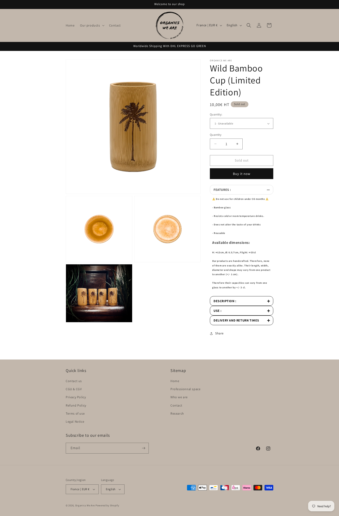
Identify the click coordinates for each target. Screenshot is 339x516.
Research (177, 413)
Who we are (179, 397)
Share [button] (219, 333)
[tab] (241, 190)
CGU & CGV (74, 389)
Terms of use (75, 413)
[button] (91, 25)
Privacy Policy (76, 397)
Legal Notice (75, 421)
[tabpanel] (241, 245)
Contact (176, 405)
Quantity (215, 135)
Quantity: (216, 114)
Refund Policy (76, 405)
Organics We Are (85, 505)
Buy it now (241, 173)
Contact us (74, 381)
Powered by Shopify (107, 505)
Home (174, 381)
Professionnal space (185, 389)
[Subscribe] (143, 448)
